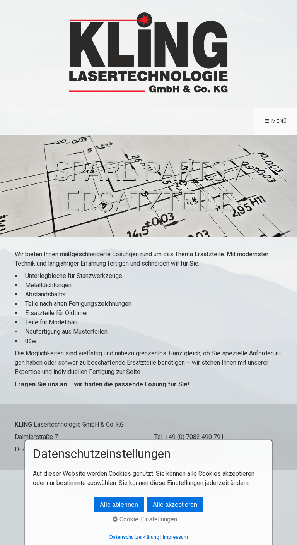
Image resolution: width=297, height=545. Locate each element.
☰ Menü (276, 121)
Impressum (175, 537)
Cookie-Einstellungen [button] (147, 519)
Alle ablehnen (119, 504)
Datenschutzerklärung (134, 537)
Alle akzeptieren (175, 504)
